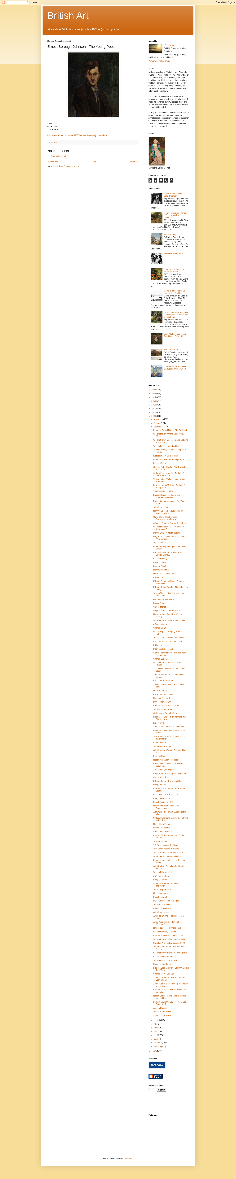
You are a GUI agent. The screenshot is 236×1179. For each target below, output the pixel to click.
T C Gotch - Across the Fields (165, 845)
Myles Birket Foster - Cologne (166, 901)
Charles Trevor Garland (163, 974)
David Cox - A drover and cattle (166, 574)
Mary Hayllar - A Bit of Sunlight (166, 533)
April (156, 1035)
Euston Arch (158, 603)
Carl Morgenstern (161, 777)
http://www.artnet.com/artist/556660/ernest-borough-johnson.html (77, 135)
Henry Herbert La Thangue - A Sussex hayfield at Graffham (176, 215)
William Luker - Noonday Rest (166, 446)
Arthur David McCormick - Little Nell (168, 727)
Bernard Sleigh (159, 566)
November (158, 419)
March (157, 1039)
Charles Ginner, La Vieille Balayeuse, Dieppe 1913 (175, 367)
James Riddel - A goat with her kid (168, 853)
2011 (153, 408)
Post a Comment (58, 156)
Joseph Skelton (160, 841)
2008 (153, 1051)
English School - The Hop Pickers (168, 610)
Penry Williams (159, 756)
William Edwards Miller (163, 872)
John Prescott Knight (162, 746)
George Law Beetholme (163, 599)
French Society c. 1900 (163, 802)
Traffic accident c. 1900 (163, 491)
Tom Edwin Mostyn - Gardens (166, 849)
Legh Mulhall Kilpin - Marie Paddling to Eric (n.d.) (176, 335)
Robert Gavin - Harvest (163, 956)
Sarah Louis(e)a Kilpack (163, 770)
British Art (68, 15)
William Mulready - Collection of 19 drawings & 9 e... (168, 528)
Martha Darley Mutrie (162, 828)
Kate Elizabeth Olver (162, 798)
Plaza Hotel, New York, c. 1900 (166, 794)
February (158, 1043)
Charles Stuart (159, 628)
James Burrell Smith (162, 1012)
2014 (153, 397)
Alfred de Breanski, (172, 349)
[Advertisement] (185, 1096)
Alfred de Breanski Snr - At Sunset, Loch (170, 523)
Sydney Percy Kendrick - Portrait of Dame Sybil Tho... (168, 474)
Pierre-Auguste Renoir (163, 649)
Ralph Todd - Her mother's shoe (167, 928)
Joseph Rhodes (160, 1008)
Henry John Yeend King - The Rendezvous (166, 807)
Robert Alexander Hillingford (165, 760)
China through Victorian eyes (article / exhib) (174, 292)
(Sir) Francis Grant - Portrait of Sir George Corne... (167, 553)
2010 (153, 412)
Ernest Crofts (159, 723)
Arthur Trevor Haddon (162, 831)
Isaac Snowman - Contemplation (167, 641)
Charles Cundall (160, 659)
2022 (153, 393)
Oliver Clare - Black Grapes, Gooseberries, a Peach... (165, 518)
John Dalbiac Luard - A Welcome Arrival (174, 270)
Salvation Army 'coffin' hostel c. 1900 (169, 943)
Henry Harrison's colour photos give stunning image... (168, 512)
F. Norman (157, 645)
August (157, 1020)
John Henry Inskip (161, 912)
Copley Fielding (160, 558)
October (157, 423)
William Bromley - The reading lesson (169, 939)
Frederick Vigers (160, 562)
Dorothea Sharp (160, 690)
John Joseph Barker (162, 889)
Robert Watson (159, 463)
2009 (153, 416)
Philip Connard (159, 785)
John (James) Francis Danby (165, 960)
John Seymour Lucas (162, 709)
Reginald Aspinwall (161, 698)
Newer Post (53, 162)
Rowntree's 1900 (160, 742)
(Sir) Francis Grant (161, 876)
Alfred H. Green (160, 624)
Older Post (133, 162)
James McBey (159, 543)
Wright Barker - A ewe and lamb (167, 856)
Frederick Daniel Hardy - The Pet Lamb (170, 430)
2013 (153, 401)
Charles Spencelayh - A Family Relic (169, 935)
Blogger (129, 1158)
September (159, 427)
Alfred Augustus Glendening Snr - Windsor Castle (167, 923)
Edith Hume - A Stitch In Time (165, 456)
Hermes (170, 45)
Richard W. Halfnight (162, 908)
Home (93, 162)
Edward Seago (170, 234)
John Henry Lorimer (162, 507)
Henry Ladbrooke (161, 893)
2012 (153, 405)
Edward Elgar (159, 577)
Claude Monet (159, 607)
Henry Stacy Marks (161, 824)
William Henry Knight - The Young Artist (170, 953)
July (156, 1024)
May (156, 1031)
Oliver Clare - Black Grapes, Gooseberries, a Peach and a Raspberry (176, 314)
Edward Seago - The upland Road (168, 781)
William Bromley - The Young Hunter (169, 620)
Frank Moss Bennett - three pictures (168, 459)
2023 (153, 390)
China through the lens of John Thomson (175, 195)
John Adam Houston (162, 905)
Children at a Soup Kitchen (165, 713)
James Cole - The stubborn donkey (168, 638)
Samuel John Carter (162, 964)
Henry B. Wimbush (161, 570)
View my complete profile (159, 61)
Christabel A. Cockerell (163, 681)
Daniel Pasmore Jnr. (162, 702)
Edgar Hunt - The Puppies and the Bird (170, 773)
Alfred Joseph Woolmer (163, 1015)
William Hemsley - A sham (164, 932)
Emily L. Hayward (161, 880)
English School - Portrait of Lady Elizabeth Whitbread (167, 496)
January (157, 1046)
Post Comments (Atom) (69, 166)
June (156, 1028)
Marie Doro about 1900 (163, 694)
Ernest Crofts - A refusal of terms (167, 706)
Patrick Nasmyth (160, 897)
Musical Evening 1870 (174, 254)
